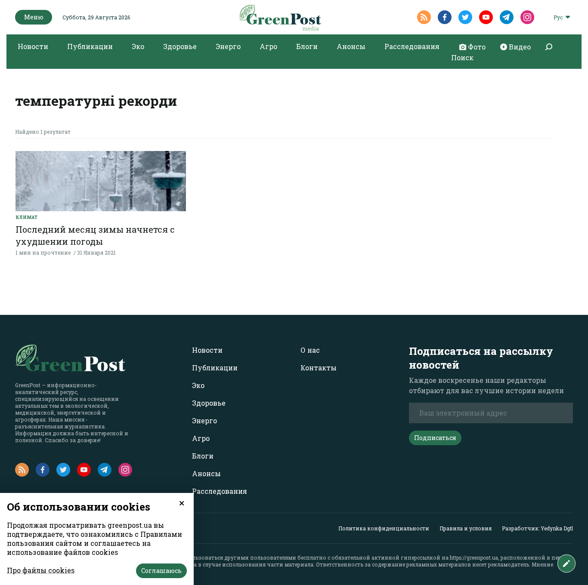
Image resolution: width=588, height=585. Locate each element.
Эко (138, 46)
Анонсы (351, 46)
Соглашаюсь (161, 571)
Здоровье (180, 46)
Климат (26, 217)
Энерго (228, 46)
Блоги (307, 46)
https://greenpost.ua (474, 557)
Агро (268, 46)
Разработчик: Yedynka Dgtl (537, 528)
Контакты (318, 367)
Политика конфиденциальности (383, 528)
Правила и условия (465, 528)
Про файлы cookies (40, 570)
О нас (310, 349)
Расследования (411, 46)
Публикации (90, 46)
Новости (33, 46)
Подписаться (435, 438)
